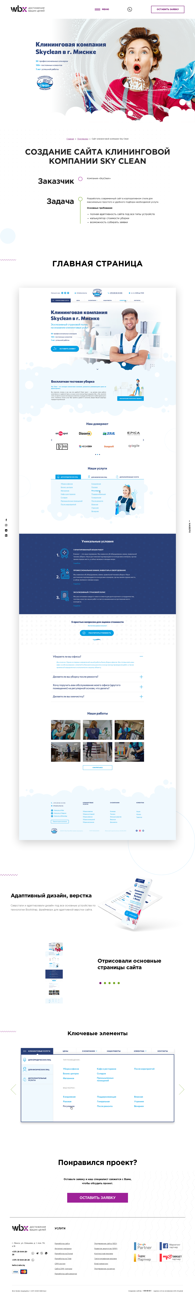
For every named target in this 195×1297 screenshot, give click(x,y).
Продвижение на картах (104, 1269)
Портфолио (82, 139)
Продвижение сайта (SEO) (105, 1243)
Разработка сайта (62, 1243)
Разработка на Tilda (63, 1258)
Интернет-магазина (63, 1248)
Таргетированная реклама (105, 1258)
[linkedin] (6, 537)
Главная (70, 139)
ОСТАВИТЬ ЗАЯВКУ (168, 9)
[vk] (6, 531)
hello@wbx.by (18, 1265)
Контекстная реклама (103, 1253)
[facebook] (6, 521)
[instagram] (6, 526)
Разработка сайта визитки (66, 1274)
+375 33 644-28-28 (21, 1260)
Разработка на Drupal (64, 1253)
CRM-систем (60, 1264)
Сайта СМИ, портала (63, 1269)
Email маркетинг (101, 1264)
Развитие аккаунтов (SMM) (105, 1248)
